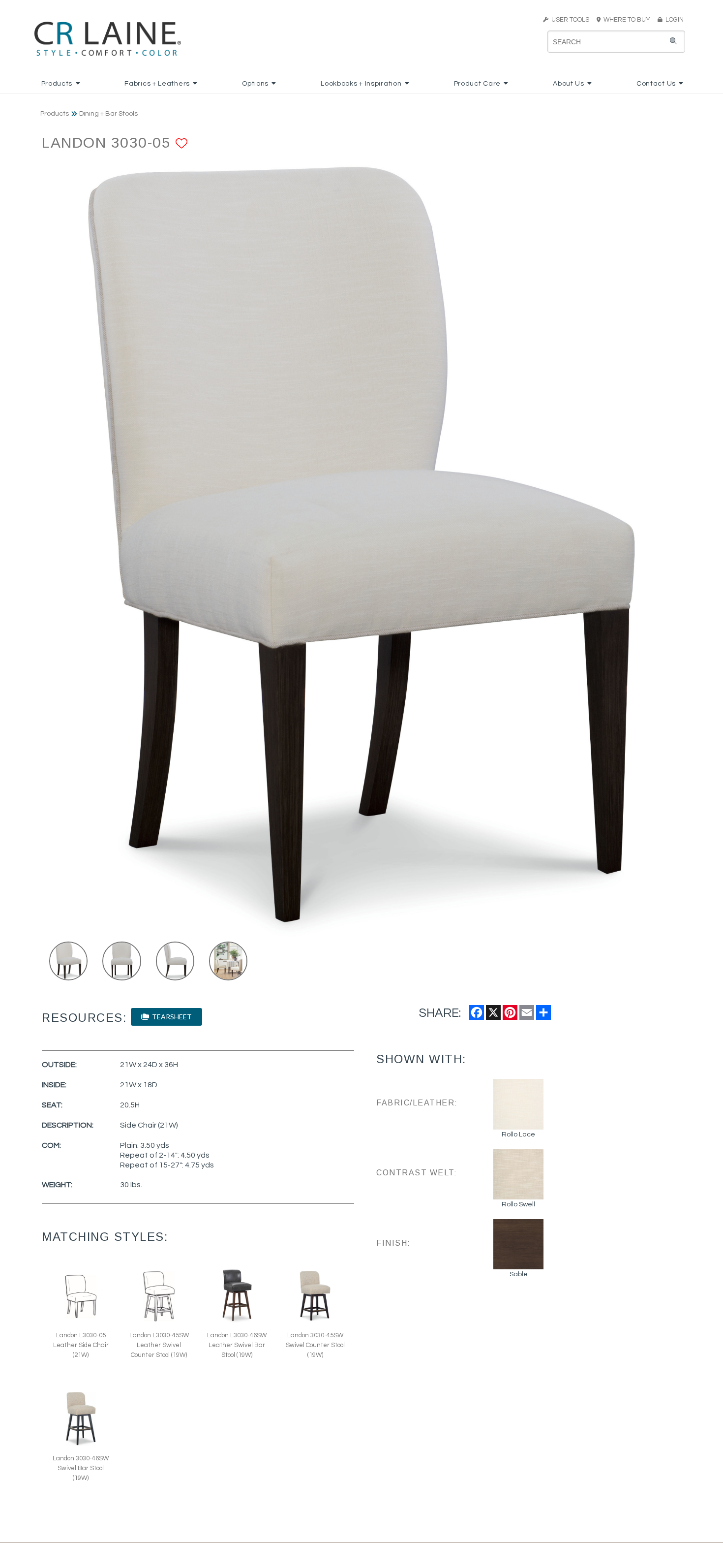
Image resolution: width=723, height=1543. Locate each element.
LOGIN (673, 19)
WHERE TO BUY (628, 19)
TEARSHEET (170, 1016)
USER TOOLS (568, 19)
